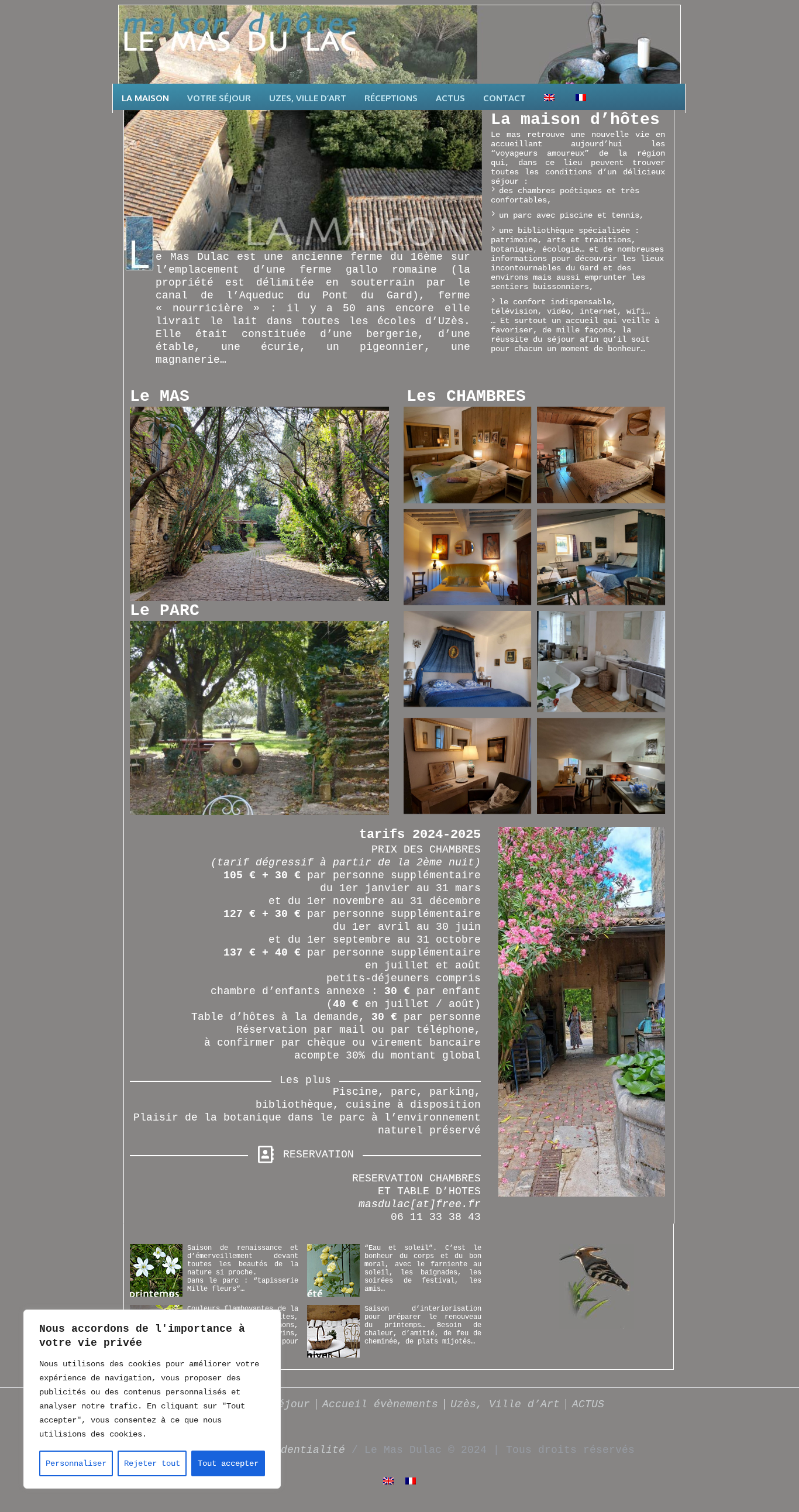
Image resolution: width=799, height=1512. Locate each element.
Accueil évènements (380, 1404)
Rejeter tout (152, 1463)
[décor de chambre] (468, 766)
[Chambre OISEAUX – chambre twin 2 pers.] (468, 455)
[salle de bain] (601, 661)
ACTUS (588, 1404)
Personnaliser (76, 1463)
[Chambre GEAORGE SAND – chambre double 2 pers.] (468, 659)
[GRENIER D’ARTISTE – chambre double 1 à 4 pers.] (601, 557)
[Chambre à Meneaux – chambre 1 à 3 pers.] (468, 557)
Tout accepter (228, 1463)
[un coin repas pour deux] (601, 766)
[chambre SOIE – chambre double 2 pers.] (601, 455)
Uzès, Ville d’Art (505, 1404)
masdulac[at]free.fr (420, 1204)
